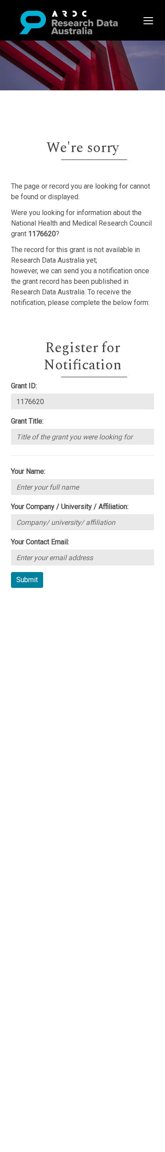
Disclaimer (43, 635)
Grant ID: (24, 386)
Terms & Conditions (57, 672)
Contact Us (44, 625)
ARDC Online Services (61, 656)
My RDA (39, 614)
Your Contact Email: (40, 542)
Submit (27, 580)
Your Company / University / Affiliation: (69, 506)
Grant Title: (27, 421)
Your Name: (28, 471)
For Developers (51, 646)
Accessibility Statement (64, 693)
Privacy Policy (49, 683)
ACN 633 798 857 (27, 709)
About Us (41, 603)
